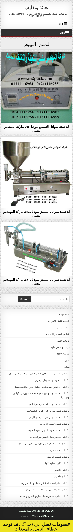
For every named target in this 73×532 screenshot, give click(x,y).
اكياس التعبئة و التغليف (58, 334)
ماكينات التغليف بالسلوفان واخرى (52, 380)
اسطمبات (64, 314)
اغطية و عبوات (62, 327)
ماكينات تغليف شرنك (59, 450)
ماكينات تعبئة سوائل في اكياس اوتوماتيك (48, 410)
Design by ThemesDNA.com (36, 516)
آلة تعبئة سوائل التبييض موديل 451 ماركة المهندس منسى (36, 128)
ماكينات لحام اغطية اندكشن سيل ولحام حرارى (45, 483)
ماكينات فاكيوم (62, 469)
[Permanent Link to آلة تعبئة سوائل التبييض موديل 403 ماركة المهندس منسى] (36, 249)
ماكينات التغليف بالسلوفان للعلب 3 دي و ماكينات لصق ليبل (39, 373)
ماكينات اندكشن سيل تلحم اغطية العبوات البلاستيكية (42, 386)
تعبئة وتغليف (36, 7)
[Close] (69, 524)
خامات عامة (63, 340)
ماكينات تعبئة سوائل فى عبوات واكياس (37, 61)
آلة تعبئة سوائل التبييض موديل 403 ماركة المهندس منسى (36, 281)
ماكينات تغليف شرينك (58, 456)
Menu (61, 24)
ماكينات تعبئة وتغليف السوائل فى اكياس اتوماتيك (44, 443)
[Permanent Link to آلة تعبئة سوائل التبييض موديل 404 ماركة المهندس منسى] (36, 172)
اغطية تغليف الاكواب (59, 321)
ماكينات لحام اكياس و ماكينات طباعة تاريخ (48, 489)
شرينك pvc (63, 353)
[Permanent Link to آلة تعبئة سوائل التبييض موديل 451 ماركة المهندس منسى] (36, 87)
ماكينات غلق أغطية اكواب (56, 463)
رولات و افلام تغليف (60, 347)
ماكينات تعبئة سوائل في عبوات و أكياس (49, 417)
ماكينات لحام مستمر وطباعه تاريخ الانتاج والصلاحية (43, 496)
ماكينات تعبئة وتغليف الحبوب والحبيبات (50, 437)
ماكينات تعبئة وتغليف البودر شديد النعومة (48, 430)
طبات (67, 367)
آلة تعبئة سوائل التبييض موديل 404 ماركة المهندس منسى (36, 213)
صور (67, 360)
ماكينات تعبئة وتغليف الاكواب (55, 423)
